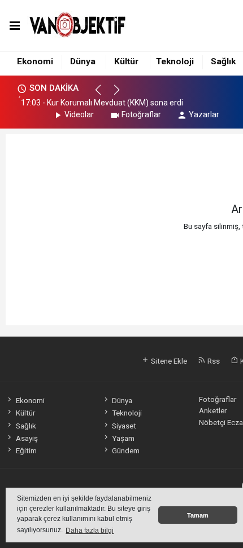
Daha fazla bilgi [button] (90, 530)
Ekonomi (35, 61)
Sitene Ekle (168, 360)
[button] (103, 94)
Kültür (126, 61)
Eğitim (26, 450)
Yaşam (123, 438)
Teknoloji (175, 61)
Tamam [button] (198, 515)
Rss (213, 360)
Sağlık (223, 61)
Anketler (213, 410)
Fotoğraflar (141, 114)
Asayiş (26, 438)
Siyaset (124, 425)
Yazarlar (204, 114)
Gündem (126, 450)
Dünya (83, 61)
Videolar (79, 114)
